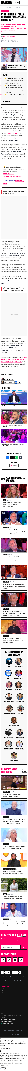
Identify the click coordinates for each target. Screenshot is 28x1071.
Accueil (3, 7)
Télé (13, 7)
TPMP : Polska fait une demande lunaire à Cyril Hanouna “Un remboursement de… (12, 504)
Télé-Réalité (4, 993)
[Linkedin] (5, 38)
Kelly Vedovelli (8, 382)
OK (23, 947)
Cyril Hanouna (8, 379)
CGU (2, 1013)
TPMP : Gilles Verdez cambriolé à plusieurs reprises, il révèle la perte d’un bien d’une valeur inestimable (14, 613)
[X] (2, 38)
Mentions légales (5, 1011)
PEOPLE (4, 554)
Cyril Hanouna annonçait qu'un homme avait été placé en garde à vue (14, 359)
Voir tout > (24, 770)
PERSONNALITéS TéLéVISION (9, 869)
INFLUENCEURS (6, 791)
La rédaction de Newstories (8, 1019)
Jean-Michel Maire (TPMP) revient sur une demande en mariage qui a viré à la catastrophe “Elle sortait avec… (14, 532)
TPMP (19, 382)
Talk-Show (23, 7)
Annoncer (3, 1017)
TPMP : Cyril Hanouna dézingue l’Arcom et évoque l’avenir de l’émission (14, 872)
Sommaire (8, 101)
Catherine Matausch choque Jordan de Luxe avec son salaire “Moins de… (14, 847)
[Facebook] (7, 457)
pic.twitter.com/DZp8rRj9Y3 (12, 176)
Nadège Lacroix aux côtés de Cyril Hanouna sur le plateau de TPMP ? (13, 897)
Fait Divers (4, 995)
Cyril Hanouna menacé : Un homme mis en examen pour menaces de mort (12, 406)
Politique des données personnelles (11, 1015)
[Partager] (20, 457)
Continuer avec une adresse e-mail (9, 1053)
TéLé (4, 500)
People (3, 989)
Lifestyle (3, 997)
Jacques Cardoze (14, 133)
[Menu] (15, 2)
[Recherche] (18, 2)
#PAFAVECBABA (8, 174)
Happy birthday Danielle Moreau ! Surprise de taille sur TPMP (13, 445)
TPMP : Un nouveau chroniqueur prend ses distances (12, 426)
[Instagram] (9, 959)
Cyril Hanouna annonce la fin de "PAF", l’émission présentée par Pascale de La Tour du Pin (14, 924)
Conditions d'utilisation (6, 1060)
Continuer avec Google (6, 1048)
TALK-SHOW (5, 527)
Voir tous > (24, 479)
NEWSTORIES (6, 2)
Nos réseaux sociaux (6, 1021)
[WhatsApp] (16, 457)
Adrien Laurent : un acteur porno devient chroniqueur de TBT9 (12, 795)
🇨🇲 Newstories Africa (7, 1023)
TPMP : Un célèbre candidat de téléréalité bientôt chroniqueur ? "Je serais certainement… (13, 640)
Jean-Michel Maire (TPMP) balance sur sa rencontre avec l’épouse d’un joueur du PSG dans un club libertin (14, 559)
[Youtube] (20, 959)
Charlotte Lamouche (9, 36)
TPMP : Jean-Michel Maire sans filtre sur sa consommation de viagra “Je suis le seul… (14, 586)
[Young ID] (14, 1069)
